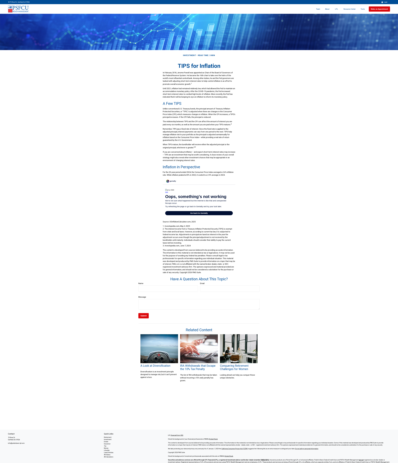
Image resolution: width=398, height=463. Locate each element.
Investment (107, 439)
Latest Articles (108, 452)
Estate (106, 441)
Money (106, 448)
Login (385, 2)
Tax (105, 446)
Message (142, 297)
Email (202, 283)
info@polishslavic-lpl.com (16, 443)
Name (140, 283)
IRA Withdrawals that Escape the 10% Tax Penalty (197, 367)
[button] (318, 9)
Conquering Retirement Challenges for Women (234, 367)
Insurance (107, 444)
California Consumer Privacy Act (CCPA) (234, 449)
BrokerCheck (213, 439)
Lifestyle (107, 450)
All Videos (107, 455)
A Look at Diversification (155, 365)
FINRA (263, 460)
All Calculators (108, 457)
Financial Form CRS (177, 435)
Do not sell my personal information (306, 449)
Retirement (107, 437)
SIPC (267, 460)
